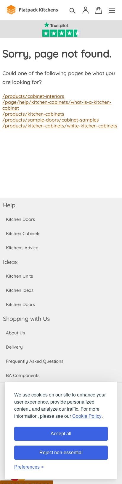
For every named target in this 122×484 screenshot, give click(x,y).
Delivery (14, 347)
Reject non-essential (61, 452)
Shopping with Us (26, 318)
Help (9, 205)
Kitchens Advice (22, 247)
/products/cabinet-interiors (33, 96)
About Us (15, 333)
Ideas (10, 262)
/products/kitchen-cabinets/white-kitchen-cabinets (59, 126)
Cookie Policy (87, 415)
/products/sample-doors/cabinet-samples (50, 120)
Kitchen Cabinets (23, 233)
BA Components (22, 375)
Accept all (61, 433)
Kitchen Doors (20, 219)
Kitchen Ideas (19, 290)
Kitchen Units (19, 276)
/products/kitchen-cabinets (33, 114)
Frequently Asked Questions (34, 361)
